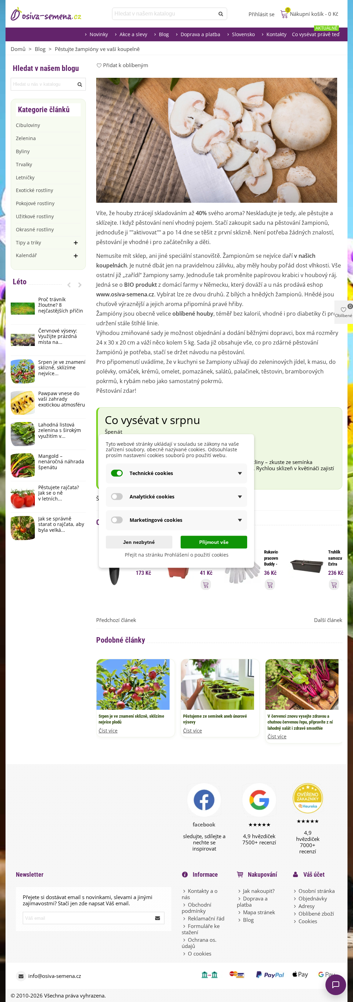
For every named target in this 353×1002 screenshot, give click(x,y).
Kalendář (26, 255)
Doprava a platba (200, 34)
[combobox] (163, 14)
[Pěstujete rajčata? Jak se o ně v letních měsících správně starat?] (23, 497)
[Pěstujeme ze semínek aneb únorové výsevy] (217, 684)
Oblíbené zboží (316, 913)
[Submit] (158, 918)
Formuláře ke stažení (201, 929)
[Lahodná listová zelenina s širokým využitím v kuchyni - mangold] (23, 434)
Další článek (328, 620)
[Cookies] (295, 921)
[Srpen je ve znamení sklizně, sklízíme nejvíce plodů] (23, 371)
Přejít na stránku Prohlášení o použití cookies (177, 554)
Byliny (23, 151)
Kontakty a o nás (200, 893)
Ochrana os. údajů (199, 942)
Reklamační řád (206, 918)
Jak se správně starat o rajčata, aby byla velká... (61, 524)
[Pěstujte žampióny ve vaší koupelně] (216, 139)
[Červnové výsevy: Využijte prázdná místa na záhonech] (23, 340)
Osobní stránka (317, 890)
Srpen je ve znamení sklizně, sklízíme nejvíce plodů (131, 719)
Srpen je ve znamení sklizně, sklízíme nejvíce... (61, 368)
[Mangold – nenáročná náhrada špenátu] (23, 465)
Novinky (99, 34)
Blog (164, 34)
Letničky (25, 177)
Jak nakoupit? (258, 890)
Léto (20, 281)
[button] (69, 284)
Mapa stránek (259, 912)
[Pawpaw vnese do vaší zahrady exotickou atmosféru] (23, 403)
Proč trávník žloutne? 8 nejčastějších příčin (60, 305)
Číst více (108, 731)
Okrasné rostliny (35, 229)
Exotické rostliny (34, 190)
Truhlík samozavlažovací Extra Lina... (335, 561)
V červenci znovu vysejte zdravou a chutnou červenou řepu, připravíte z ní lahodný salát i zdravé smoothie (300, 722)
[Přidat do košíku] (206, 584)
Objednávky (313, 898)
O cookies (199, 953)
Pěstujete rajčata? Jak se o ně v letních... (58, 493)
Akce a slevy (133, 34)
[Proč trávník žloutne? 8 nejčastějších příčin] (23, 309)
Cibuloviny (28, 125)
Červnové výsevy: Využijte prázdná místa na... (57, 336)
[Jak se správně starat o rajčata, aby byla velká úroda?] (23, 528)
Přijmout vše (214, 542)
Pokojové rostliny (35, 203)
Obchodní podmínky (196, 907)
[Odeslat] (221, 14)
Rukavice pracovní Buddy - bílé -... (271, 561)
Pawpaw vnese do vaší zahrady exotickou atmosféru (61, 399)
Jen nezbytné (139, 542)
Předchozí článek (116, 620)
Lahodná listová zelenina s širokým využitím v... (59, 430)
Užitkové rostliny (35, 216)
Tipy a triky (28, 242)
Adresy (307, 906)
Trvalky (24, 164)
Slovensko (243, 34)
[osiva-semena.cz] (52, 14)
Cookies (308, 921)
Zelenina (26, 138)
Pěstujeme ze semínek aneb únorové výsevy (215, 719)
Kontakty (276, 34)
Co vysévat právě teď (316, 33)
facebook (204, 824)
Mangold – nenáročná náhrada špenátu (61, 462)
